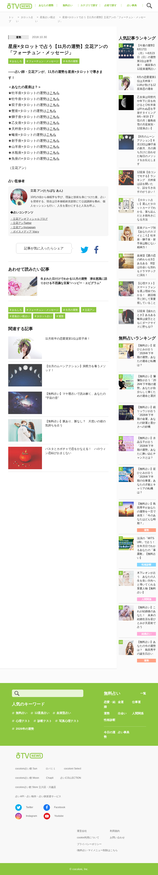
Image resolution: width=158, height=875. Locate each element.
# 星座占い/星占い (20, 316)
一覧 (143, 693)
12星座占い (42, 712)
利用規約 (115, 831)
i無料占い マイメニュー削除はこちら (97, 850)
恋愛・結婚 (109, 704)
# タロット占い (43, 316)
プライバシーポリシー (89, 844)
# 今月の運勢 (70, 61)
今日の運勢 (109, 734)
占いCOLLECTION (70, 777)
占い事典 (123, 732)
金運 (121, 702)
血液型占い (64, 712)
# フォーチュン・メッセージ (42, 61)
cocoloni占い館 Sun (26, 768)
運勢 (18, 37)
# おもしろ (16, 61)
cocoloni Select (72, 768)
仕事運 (136, 702)
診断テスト (44, 721)
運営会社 (82, 831)
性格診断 (109, 719)
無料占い (21, 712)
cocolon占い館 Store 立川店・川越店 (35, 787)
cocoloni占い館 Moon (27, 777)
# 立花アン (89, 309)
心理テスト (23, 721)
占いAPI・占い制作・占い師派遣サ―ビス (38, 796)
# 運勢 (60, 316)
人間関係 (138, 713)
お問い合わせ (117, 837)
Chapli (49, 777)
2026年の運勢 (25, 728)
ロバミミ (51, 768)
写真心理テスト (69, 721)
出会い (122, 713)
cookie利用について (88, 837)
